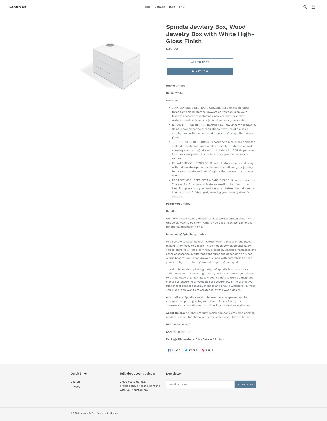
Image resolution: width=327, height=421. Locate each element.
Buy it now (200, 71)
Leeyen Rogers (88, 413)
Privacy (75, 386)
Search (75, 381)
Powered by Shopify (107, 413)
